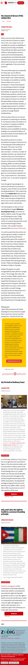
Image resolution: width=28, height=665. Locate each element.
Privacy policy (4, 638)
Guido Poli (5, 388)
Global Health (5, 455)
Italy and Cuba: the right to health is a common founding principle (13, 511)
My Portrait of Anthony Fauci (12, 382)
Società (8, 582)
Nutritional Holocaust (18, 228)
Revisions (9, 21)
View (4, 22)
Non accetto (4, 662)
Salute (3, 582)
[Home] (10, 3)
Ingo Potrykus (7, 27)
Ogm (2, 34)
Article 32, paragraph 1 (8, 586)
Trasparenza (17, 638)
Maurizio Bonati (7, 520)
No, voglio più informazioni (17, 659)
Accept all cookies (13, 662)
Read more (14, 494)
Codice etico (10, 638)
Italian (12, 369)
